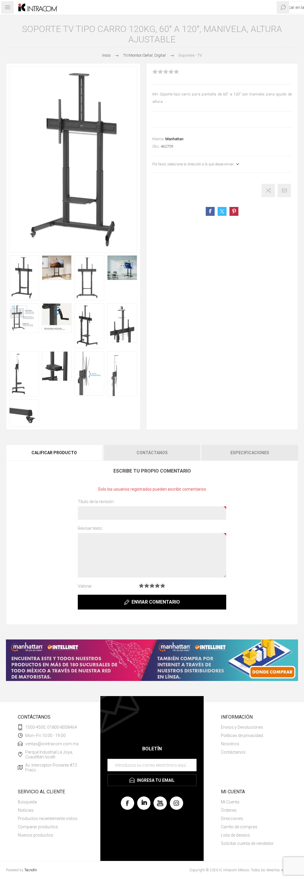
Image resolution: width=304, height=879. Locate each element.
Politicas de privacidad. (242, 735)
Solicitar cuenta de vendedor (247, 843)
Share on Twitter (222, 211)
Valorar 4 (157, 585)
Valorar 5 (162, 585)
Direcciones (232, 818)
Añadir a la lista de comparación (268, 190)
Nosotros (230, 743)
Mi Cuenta (230, 802)
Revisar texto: (90, 528)
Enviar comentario (156, 602)
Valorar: (85, 586)
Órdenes (229, 810)
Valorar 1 (141, 585)
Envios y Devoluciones (242, 727)
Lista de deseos (235, 835)
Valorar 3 (152, 585)
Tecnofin (30, 870)
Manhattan (174, 139)
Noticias (26, 810)
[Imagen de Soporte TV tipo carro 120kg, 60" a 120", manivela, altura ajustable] (24, 277)
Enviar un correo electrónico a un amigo (284, 190)
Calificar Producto (54, 452)
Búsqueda (27, 802)
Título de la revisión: (96, 501)
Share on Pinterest (233, 211)
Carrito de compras (239, 826)
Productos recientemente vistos (47, 818)
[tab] (54, 453)
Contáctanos (152, 452)
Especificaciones (249, 452)
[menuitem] (253, 727)
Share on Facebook (210, 211)
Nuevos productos (35, 835)
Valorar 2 (146, 585)
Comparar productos (38, 826)
